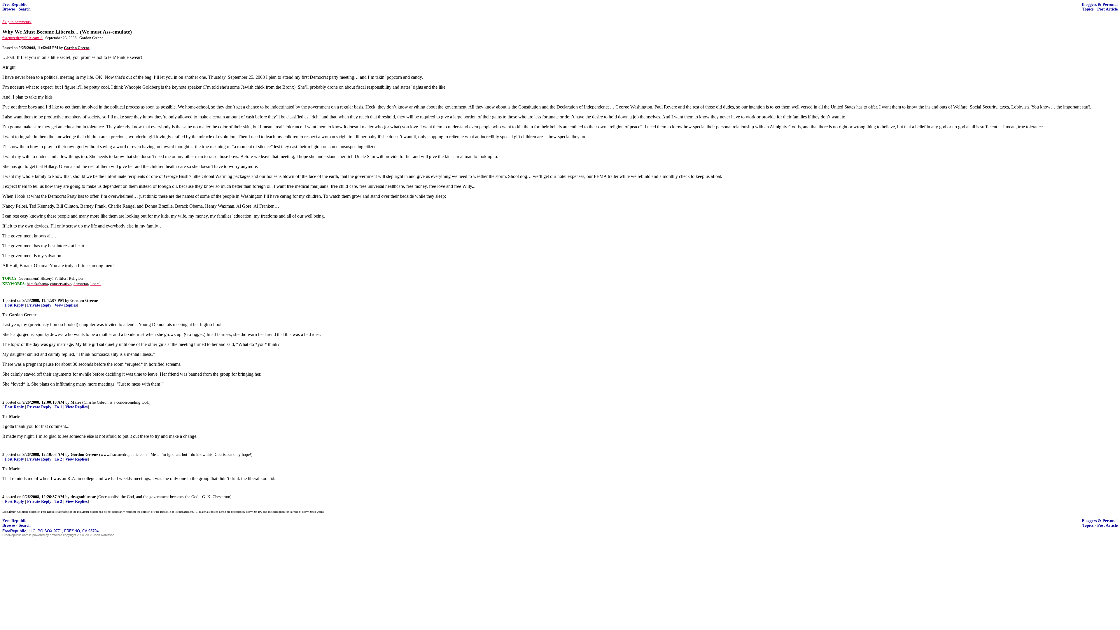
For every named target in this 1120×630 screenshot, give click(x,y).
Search (25, 9)
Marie (76, 402)
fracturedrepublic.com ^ (22, 38)
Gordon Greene (84, 300)
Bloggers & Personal (1100, 4)
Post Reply (14, 305)
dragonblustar (83, 497)
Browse (8, 9)
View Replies (66, 305)
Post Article (1107, 9)
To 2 (58, 459)
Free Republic (14, 4)
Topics (1087, 9)
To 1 (58, 407)
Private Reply (39, 305)
